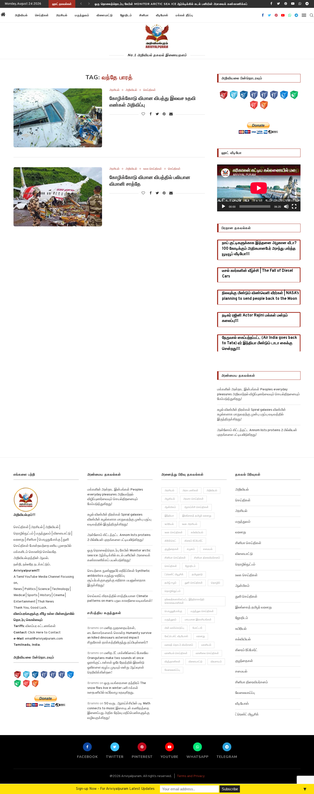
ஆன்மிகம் (170, 507)
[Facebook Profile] (274, 95)
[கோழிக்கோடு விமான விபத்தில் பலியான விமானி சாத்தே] (57, 196)
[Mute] (286, 206)
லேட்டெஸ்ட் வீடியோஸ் (176, 636)
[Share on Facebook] (151, 114)
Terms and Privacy (191, 776)
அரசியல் (61, 15)
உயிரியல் (169, 524)
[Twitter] (278, 4)
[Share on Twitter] (157, 114)
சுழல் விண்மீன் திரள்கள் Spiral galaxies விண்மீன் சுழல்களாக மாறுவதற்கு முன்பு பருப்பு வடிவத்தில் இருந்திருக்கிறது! (251, 415)
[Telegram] (307, 4)
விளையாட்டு (105, 15)
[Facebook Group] (264, 95)
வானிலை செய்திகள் (207, 653)
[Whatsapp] (300, 4)
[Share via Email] (171, 114)
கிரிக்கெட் (170, 541)
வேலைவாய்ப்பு (172, 670)
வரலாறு (200, 636)
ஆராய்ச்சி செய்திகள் (196, 507)
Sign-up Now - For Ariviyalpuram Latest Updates (115, 789)
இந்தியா (169, 516)
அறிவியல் (21, 15)
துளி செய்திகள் (194, 583)
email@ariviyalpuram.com (44, 639)
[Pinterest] (286, 4)
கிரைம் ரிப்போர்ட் (193, 541)
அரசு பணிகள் (190, 490)
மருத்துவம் (82, 15)
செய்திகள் (42, 15)
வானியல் (206, 645)
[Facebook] (271, 4)
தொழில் (215, 583)
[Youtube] (293, 4)
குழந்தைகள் (172, 549)
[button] (202, 15)
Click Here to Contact (44, 632)
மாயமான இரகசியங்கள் (198, 619)
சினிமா (144, 15)
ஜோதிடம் (126, 15)
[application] (259, 187)
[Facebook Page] (254, 95)
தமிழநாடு (197, 574)
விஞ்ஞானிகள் (172, 661)
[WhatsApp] (294, 95)
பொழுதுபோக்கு (173, 611)
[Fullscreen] (294, 206)
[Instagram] (244, 95)
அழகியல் (170, 499)
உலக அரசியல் (189, 524)
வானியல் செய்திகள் (176, 653)
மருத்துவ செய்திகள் (202, 611)
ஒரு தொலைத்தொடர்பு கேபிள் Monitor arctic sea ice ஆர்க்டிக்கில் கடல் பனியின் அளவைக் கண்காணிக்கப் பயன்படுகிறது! (119, 555)
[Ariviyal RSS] (264, 105)
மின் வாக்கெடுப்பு (174, 628)
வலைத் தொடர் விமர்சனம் (179, 645)
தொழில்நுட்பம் (173, 591)
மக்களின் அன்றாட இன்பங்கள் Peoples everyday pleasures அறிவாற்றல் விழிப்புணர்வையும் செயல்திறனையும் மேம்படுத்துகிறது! (258, 394)
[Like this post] (143, 114)
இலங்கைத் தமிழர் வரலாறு (196, 516)
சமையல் (207, 549)
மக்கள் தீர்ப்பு (184, 15)
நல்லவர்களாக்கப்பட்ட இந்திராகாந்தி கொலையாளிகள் (184, 601)
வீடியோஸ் (162, 15)
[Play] (223, 206)
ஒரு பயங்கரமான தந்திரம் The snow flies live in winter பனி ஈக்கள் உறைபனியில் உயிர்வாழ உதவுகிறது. (116, 688)
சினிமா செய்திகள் (175, 558)
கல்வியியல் (197, 532)
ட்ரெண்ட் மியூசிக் (174, 574)
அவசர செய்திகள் (193, 499)
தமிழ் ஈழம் (170, 583)
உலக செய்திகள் (152, 169)
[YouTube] (223, 95)
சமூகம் (191, 549)
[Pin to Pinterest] (164, 114)
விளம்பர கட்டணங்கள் (40, 626)
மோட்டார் (197, 628)
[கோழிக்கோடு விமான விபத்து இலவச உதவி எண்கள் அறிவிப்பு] (57, 117)
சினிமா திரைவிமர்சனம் (207, 558)
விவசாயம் (216, 661)
